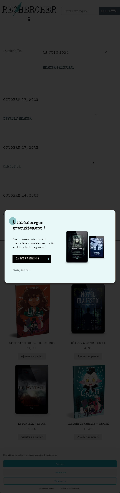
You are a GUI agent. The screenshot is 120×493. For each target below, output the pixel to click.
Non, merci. (22, 270)
